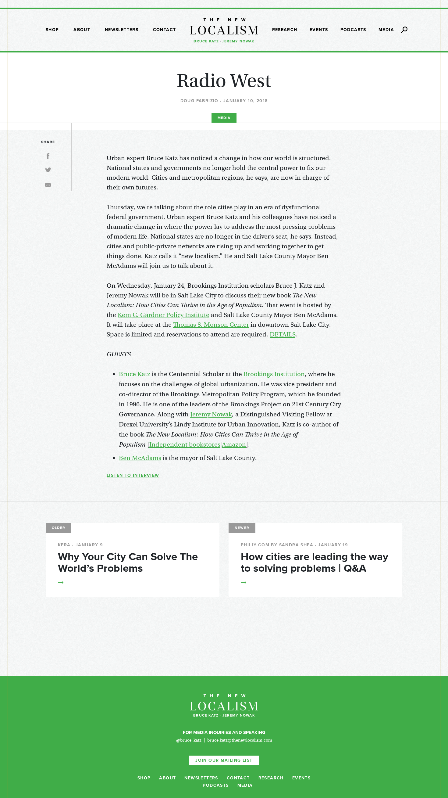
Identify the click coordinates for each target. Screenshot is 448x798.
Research (284, 29)
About (81, 29)
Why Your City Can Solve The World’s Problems (128, 562)
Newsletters (121, 29)
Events (319, 29)
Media (386, 29)
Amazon (234, 444)
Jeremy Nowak (238, 41)
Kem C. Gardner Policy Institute (163, 315)
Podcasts (353, 29)
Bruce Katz (206, 41)
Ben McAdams (140, 458)
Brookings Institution (274, 374)
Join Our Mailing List (223, 760)
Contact (164, 29)
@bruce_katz (188, 740)
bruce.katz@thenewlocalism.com (239, 740)
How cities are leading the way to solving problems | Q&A (314, 562)
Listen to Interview (133, 475)
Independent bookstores (184, 444)
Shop (52, 29)
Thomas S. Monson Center (211, 325)
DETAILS (282, 334)
